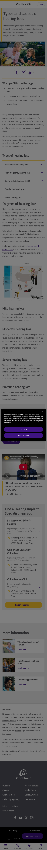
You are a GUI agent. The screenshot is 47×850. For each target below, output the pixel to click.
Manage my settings (23, 435)
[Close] (42, 411)
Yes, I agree (23, 429)
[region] (23, 425)
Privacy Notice (39, 420)
